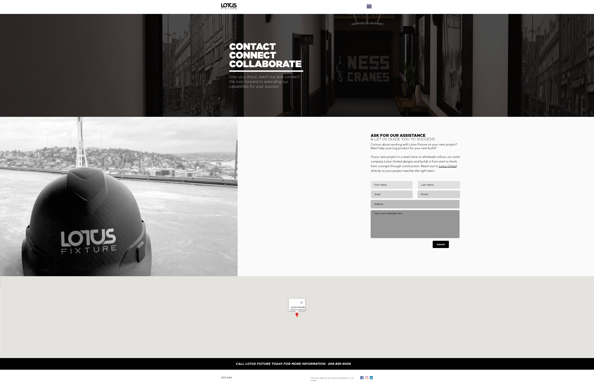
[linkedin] (371, 377)
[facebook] (362, 377)
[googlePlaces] (366, 377)
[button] (369, 6)
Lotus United (447, 166)
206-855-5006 (339, 363)
